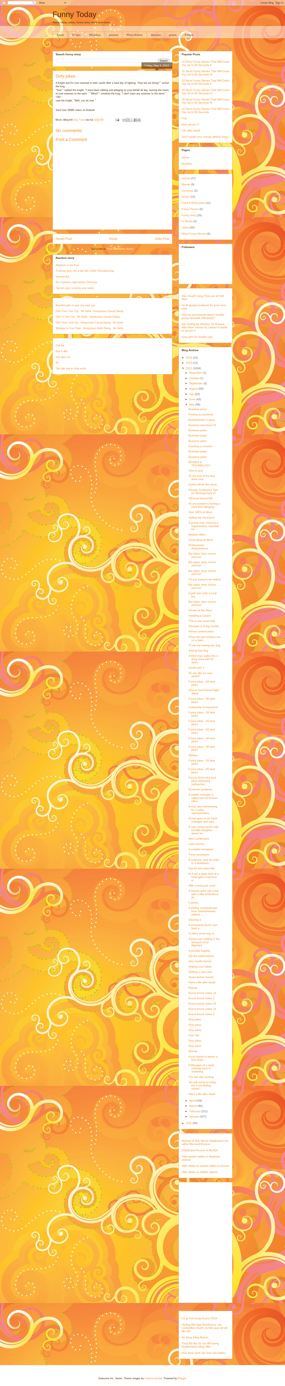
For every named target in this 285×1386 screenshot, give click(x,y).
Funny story (189, 215)
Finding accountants (200, 414)
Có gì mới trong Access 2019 (199, 1318)
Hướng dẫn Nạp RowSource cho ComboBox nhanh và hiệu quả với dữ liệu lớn (204, 1328)
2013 (189, 362)
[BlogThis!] (128, 120)
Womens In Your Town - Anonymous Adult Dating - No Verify (89, 328)
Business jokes (197, 409)
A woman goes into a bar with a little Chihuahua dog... (86, 270)
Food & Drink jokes (193, 202)
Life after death (191, 130)
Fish (184, 118)
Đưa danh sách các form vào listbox (204, 1352)
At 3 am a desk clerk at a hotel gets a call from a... (203, 877)
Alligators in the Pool (67, 265)
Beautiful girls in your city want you (75, 305)
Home (113, 238)
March (193, 1105)
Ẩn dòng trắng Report (195, 1337)
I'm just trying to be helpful (204, 579)
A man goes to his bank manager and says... (202, 820)
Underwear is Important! (203, 707)
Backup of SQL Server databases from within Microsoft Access (205, 1142)
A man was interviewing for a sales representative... (202, 810)
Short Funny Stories (194, 233)
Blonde (186, 184)
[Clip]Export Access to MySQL (200, 1150)
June (192, 399)
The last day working (201, 1076)
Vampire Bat (62, 276)
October (194, 378)
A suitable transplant (200, 849)
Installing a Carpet (199, 615)
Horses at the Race (200, 610)
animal (186, 178)
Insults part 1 (196, 667)
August (194, 388)
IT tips (76, 34)
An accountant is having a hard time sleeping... (204, 505)
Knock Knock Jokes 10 (202, 1003)
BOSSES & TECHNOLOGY (199, 464)
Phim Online (135, 34)
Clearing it (194, 919)
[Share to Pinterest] (139, 120)
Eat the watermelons (201, 955)
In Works (187, 221)
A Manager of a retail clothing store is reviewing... (201, 1068)
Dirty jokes (194, 1019)
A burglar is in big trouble (203, 626)
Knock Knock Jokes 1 (201, 998)
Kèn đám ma (63, 357)
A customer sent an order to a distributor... (203, 861)
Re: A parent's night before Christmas (76, 282)
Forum (189, 34)
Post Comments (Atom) (120, 248)
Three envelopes (198, 854)
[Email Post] (117, 119)
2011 (189, 1123)
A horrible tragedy (199, 950)
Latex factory (196, 843)
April (192, 1100)
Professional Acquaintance (198, 547)
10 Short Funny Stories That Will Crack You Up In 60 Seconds (205, 110)
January (194, 1116)
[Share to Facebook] (135, 120)
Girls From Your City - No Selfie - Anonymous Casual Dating (89, 311)
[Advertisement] (205, 1242)
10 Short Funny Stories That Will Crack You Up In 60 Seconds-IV (205, 91)
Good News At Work (200, 539)
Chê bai (60, 345)
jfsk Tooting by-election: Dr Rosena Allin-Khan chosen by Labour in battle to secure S (204, 327)
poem (172, 34)
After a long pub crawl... (203, 885)
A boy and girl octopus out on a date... (204, 638)
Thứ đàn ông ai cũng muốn (71, 368)
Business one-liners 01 (202, 425)
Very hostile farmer (200, 961)
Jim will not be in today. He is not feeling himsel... (202, 1085)
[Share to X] (132, 120)
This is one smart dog (201, 620)
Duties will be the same (202, 484)
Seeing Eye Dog (198, 650)
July (192, 394)
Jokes (185, 227)
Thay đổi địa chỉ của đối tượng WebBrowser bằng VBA (200, 1345)
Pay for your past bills (201, 868)
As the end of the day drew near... (201, 477)
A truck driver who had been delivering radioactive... (202, 781)
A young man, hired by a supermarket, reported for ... (203, 526)
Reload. (193, 987)
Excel (60, 34)
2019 (189, 357)
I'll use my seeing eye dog (204, 645)
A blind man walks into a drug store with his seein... (203, 659)
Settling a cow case (200, 971)
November (196, 372)
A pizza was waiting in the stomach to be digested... (204, 942)
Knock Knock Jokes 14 (202, 993)
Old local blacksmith (200, 498)
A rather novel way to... (202, 933)
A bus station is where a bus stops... (203, 1058)
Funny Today (74, 14)
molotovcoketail (153, 1378)
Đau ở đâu (61, 351)
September (196, 383)
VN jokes (95, 34)
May (192, 404)
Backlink (187, 163)
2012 (189, 368)
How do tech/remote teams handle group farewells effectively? (203, 316)
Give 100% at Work (200, 512)
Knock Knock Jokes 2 (201, 1014)
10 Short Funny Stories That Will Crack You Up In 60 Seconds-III (205, 101)
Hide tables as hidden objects (200, 1171)
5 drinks (193, 902)
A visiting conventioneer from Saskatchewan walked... (202, 911)
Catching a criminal (200, 446)
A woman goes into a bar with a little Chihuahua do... (203, 894)
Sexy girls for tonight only (197, 336)
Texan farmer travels (201, 977)
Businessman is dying (201, 419)
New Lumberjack (198, 838)
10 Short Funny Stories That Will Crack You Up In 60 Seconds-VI (205, 73)
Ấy (57, 362)
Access (156, 34)
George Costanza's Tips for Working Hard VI (203, 491)
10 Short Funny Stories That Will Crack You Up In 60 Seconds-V (205, 63)
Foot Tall (193, 1035)
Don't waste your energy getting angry (205, 136)
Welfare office (196, 534)
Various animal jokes (201, 631)
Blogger (182, 1378)
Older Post (162, 238)
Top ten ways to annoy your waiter (75, 288)
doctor (185, 196)
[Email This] (124, 120)
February (195, 1111)
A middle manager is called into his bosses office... (203, 798)
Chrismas (187, 190)
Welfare (193, 755)
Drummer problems (200, 789)
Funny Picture (190, 209)
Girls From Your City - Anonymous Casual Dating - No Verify (89, 322)
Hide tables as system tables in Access (205, 1165)
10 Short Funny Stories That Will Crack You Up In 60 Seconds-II (205, 82)
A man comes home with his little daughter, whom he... (203, 830)
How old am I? (190, 124)
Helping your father (200, 966)
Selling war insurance (201, 517)
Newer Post (64, 238)
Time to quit (195, 470)
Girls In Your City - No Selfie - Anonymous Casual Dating (87, 316)
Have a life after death (202, 982)
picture (113, 34)
